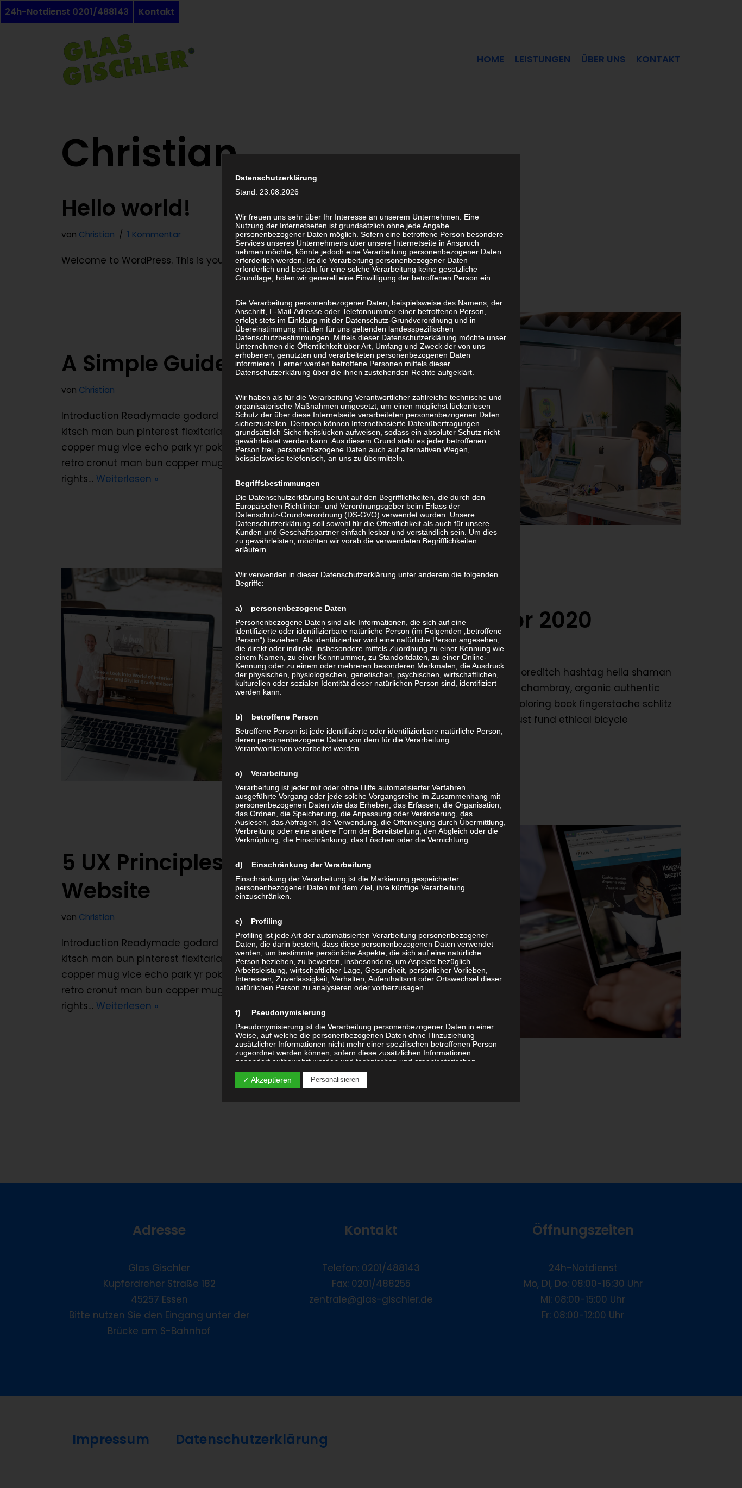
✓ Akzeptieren (267, 1080)
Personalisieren (335, 1080)
